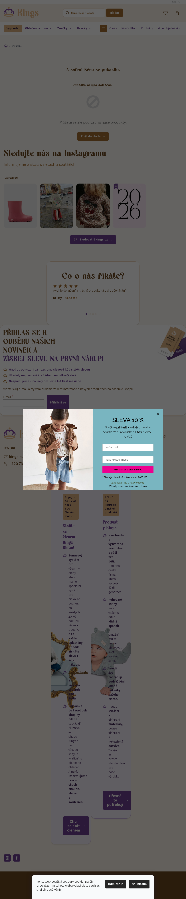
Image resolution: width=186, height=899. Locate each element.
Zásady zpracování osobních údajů (128, 486)
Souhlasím (139, 884)
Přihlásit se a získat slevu (128, 469)
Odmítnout (116, 884)
